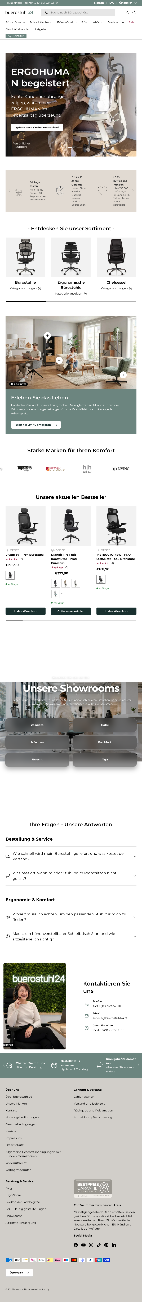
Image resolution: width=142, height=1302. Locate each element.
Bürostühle (25, 282)
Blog (9, 1188)
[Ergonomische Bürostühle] (71, 257)
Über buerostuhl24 (19, 1096)
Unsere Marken (16, 1103)
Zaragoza (37, 725)
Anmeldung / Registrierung (93, 1117)
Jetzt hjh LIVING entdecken (33, 424)
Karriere (11, 1131)
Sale (132, 22)
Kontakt (11, 1110)
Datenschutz (15, 1145)
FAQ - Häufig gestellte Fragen (26, 1209)
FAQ (111, 2)
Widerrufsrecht (16, 1163)
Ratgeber (41, 29)
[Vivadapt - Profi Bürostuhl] (26, 526)
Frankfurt (104, 742)
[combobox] (78, 12)
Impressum (14, 1138)
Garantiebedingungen (21, 1124)
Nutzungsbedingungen (22, 1117)
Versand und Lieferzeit (89, 1103)
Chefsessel (116, 282)
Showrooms (14, 1216)
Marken (99, 2)
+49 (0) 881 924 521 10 (45, 2)
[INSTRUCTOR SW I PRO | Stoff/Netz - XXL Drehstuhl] (116, 526)
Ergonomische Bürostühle (71, 285)
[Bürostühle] (25, 257)
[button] (134, 12)
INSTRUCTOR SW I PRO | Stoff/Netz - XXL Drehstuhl (115, 557)
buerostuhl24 (20, 1289)
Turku (105, 725)
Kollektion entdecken (29, 122)
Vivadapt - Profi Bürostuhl (25, 554)
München (37, 742)
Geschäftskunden (18, 29)
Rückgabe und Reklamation (93, 1110)
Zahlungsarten (84, 1096)
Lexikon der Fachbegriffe (23, 1202)
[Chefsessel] (116, 257)
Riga (104, 759)
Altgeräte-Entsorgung (21, 1222)
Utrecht (37, 759)
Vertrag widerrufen (19, 1170)
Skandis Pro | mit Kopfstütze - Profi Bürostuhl (64, 559)
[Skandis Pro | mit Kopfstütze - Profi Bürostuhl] (71, 526)
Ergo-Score (13, 1195)
